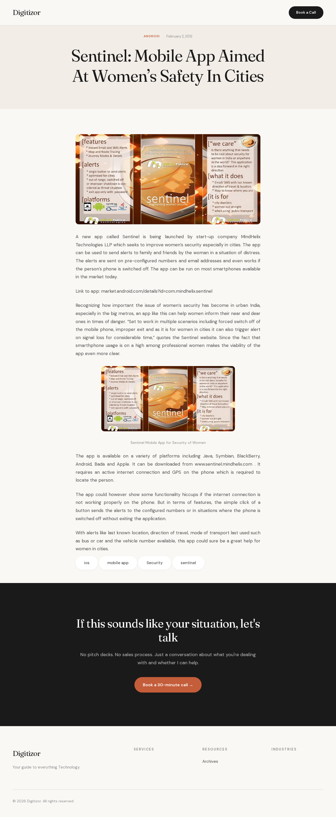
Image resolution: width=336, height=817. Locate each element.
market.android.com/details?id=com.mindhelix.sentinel (156, 291)
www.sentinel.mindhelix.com (223, 464)
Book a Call (306, 12)
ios (87, 562)
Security (154, 562)
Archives (210, 761)
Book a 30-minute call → (168, 685)
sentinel (188, 562)
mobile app (118, 562)
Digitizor (26, 12)
